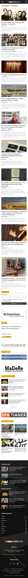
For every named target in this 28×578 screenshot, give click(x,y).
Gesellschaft (4, 180)
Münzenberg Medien (9, 575)
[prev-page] (2, 455)
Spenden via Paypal (6, 334)
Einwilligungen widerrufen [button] (14, 573)
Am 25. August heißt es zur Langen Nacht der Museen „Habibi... (12, 99)
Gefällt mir (23, 355)
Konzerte (3, 20)
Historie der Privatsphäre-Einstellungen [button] (13, 571)
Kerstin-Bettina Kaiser (5, 130)
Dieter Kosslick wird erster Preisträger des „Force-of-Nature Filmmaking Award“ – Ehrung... (13, 127)
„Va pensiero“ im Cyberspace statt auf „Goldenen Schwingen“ (13, 48)
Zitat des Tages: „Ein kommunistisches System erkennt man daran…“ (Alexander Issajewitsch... (17, 401)
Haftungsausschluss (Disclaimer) (16, 568)
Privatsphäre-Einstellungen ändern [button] (18, 570)
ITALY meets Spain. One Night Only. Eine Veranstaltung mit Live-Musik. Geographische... (17, 469)
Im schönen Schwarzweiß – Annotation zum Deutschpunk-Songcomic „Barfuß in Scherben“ (17, 482)
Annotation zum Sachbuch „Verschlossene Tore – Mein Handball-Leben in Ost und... (21, 450)
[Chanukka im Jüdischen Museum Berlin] (14, 67)
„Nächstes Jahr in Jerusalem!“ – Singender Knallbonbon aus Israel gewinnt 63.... (11, 155)
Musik (3, 151)
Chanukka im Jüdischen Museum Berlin (13, 75)
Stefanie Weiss (4, 76)
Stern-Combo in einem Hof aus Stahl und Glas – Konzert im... (12, 23)
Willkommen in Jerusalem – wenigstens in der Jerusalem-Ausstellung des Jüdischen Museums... (14, 213)
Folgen (24, 358)
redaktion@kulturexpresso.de (18, 554)
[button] (2, 2)
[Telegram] (17, 563)
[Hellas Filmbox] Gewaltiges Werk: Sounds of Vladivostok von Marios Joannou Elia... (16, 388)
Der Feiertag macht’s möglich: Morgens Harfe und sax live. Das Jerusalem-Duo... (13, 244)
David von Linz (4, 25)
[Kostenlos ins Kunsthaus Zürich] (21, 428)
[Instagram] (14, 563)
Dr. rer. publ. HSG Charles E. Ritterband (9, 51)
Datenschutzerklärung (6, 570)
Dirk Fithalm (3, 248)
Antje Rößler (3, 187)
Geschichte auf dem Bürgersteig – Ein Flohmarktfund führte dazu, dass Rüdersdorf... (13, 184)
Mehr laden (13, 406)
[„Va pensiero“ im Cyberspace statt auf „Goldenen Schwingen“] (14, 40)
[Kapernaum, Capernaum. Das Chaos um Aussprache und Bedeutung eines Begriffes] (4, 381)
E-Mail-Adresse (4, 294)
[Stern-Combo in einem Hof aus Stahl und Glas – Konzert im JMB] (14, 14)
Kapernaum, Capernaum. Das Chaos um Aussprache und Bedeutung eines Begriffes (17, 381)
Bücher (3, 446)
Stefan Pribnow (4, 102)
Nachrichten (4, 72)
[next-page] (4, 455)
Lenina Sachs (4, 281)
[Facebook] (10, 563)
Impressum (6, 568)
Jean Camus (3, 159)
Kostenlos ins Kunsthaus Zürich (16, 474)
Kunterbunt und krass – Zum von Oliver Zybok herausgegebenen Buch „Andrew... (14, 279)
